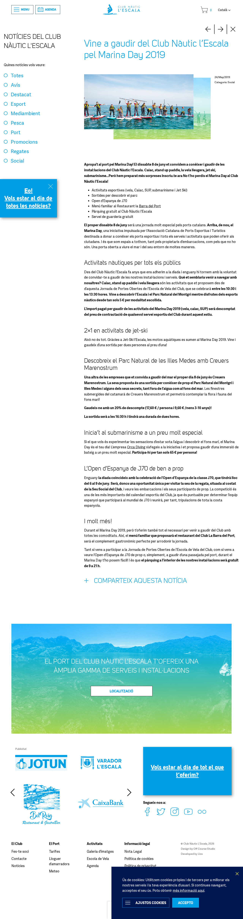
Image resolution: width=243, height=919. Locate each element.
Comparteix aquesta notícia (140, 581)
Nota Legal (133, 851)
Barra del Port (150, 206)
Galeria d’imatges (100, 851)
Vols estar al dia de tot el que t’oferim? (187, 770)
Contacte (19, 858)
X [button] (237, 874)
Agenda (50, 9)
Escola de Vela (98, 858)
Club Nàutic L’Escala (121, 9)
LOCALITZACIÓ (121, 691)
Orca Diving (136, 447)
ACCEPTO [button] (185, 902)
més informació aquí (188, 890)
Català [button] (222, 10)
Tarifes (54, 851)
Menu (25, 9)
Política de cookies (139, 858)
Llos (200, 854)
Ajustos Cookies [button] (151, 902)
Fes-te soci (20, 851)
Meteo (54, 871)
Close (233, 29)
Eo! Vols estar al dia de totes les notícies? (28, 198)
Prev (220, 29)
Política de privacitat (140, 865)
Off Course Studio (204, 848)
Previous (12, 792)
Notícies (18, 865)
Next (208, 29)
